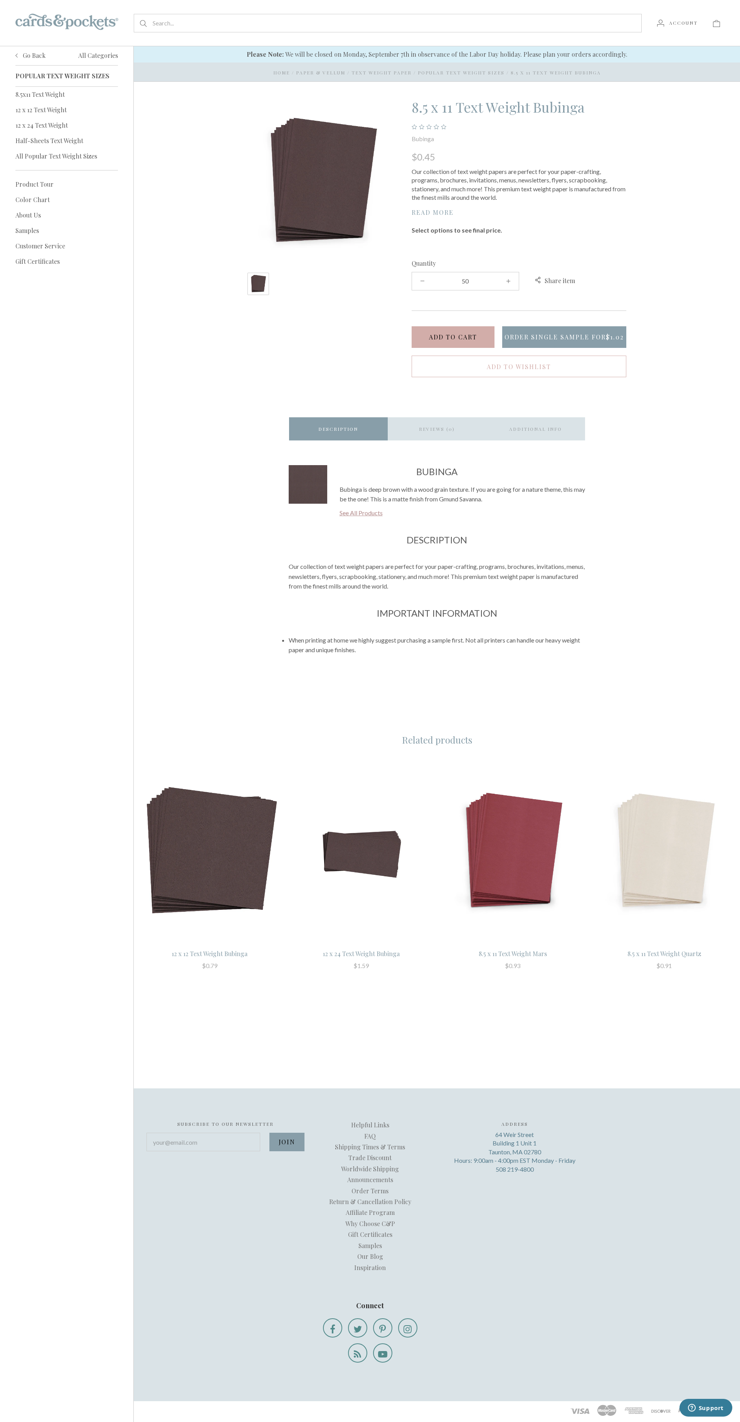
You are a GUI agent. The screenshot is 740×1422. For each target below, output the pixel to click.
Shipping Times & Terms (370, 1147)
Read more (433, 212)
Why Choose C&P (370, 1224)
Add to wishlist (519, 367)
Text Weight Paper (382, 72)
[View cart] (716, 23)
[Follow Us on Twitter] (357, 1328)
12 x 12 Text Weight (41, 110)
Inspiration (370, 1267)
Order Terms (370, 1191)
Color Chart (32, 200)
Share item (560, 281)
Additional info (535, 429)
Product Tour (34, 184)
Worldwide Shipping (370, 1169)
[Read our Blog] (357, 1353)
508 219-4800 (515, 1169)
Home (281, 72)
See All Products (361, 512)
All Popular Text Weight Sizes (56, 156)
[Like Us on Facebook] (332, 1328)
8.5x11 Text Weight (40, 94)
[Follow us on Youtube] (382, 1353)
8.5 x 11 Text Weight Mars (513, 954)
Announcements (370, 1180)
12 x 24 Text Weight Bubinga (361, 954)
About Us (28, 215)
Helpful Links (370, 1125)
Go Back (33, 55)
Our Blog (370, 1256)
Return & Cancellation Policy (370, 1202)
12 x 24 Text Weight (41, 125)
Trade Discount (370, 1158)
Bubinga (423, 138)
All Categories (98, 55)
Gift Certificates (37, 261)
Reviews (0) (437, 429)
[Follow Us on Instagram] (407, 1328)
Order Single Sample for (564, 337)
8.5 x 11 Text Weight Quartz (664, 954)
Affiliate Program (370, 1212)
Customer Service (40, 246)
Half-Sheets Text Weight (49, 141)
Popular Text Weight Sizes (461, 72)
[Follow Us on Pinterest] (382, 1328)
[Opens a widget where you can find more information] (705, 1408)
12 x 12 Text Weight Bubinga (209, 954)
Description (338, 429)
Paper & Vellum (320, 72)
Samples (27, 230)
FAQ (370, 1136)
